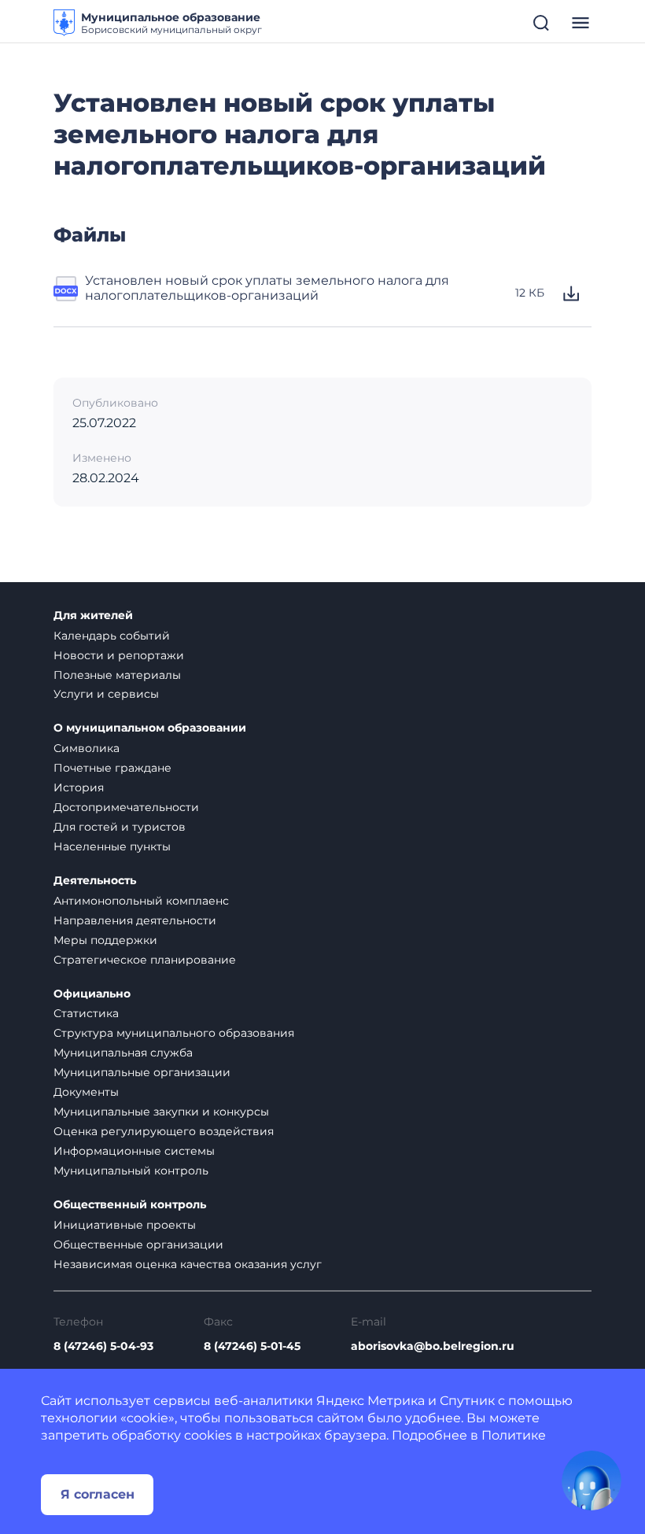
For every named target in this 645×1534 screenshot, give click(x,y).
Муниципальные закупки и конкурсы (161, 1111)
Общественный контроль (129, 1204)
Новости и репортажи (118, 655)
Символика (86, 748)
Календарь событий (111, 636)
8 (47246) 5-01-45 (252, 1346)
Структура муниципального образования (173, 1033)
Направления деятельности (134, 920)
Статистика (86, 1013)
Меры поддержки (105, 940)
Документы (86, 1092)
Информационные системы (134, 1151)
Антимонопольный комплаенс (141, 901)
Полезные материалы (117, 675)
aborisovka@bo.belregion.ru (432, 1346)
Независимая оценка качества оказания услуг (187, 1264)
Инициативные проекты (124, 1225)
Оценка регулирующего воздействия (163, 1131)
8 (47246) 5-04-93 (103, 1346)
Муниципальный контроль (130, 1170)
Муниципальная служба (123, 1052)
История (78, 787)
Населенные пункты (112, 846)
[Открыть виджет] (591, 1480)
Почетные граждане (112, 768)
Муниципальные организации (141, 1072)
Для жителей (93, 615)
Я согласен (98, 1494)
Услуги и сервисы (106, 694)
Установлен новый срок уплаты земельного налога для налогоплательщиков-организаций (267, 288)
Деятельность (94, 880)
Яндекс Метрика (370, 1400)
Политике (513, 1435)
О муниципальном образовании (149, 728)
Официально (92, 994)
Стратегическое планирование (144, 960)
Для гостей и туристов (119, 827)
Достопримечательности (126, 807)
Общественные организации (138, 1244)
